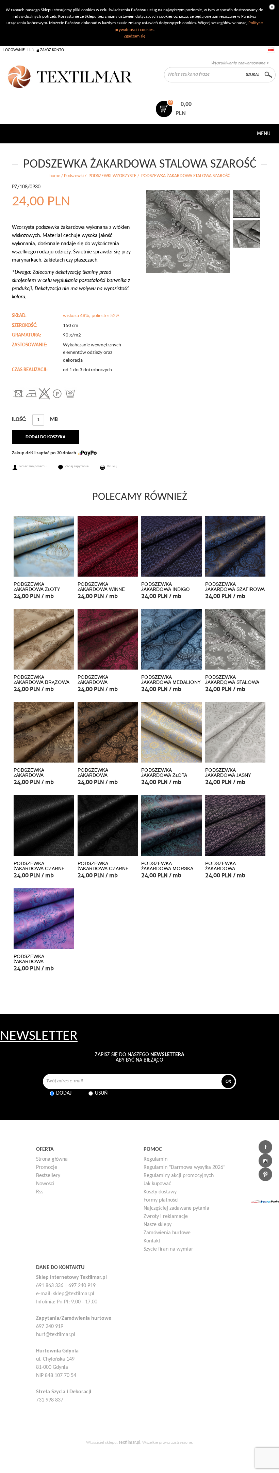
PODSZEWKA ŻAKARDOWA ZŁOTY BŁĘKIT (37, 589)
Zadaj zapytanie (76, 466)
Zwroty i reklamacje (166, 1216)
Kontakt (152, 1241)
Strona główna (52, 1159)
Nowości (45, 1184)
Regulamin (155, 1159)
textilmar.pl (129, 1442)
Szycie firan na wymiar (168, 1249)
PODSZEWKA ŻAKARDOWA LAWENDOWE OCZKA (230, 868)
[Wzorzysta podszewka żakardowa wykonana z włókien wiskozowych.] (188, 231)
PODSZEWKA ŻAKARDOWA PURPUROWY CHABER (40, 961)
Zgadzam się (134, 36)
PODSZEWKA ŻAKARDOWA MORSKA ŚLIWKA (167, 868)
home (54, 175)
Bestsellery (48, 1175)
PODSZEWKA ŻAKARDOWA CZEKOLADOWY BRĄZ (104, 775)
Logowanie (14, 50)
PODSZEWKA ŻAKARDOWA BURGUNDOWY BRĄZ (103, 682)
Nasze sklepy (157, 1224)
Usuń (101, 1093)
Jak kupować (157, 1184)
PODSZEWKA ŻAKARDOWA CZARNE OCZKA (39, 868)
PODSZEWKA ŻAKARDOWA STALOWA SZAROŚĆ (232, 682)
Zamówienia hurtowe (167, 1233)
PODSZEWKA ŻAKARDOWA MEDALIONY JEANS (170, 682)
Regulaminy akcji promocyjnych (179, 1175)
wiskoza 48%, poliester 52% (91, 315)
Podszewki (74, 175)
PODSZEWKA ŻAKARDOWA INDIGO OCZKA (165, 589)
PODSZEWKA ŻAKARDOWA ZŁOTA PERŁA (164, 775)
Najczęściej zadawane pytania (176, 1208)
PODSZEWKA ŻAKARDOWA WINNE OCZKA (101, 589)
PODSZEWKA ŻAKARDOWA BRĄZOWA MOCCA (41, 682)
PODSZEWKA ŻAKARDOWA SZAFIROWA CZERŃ (235, 589)
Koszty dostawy (160, 1192)
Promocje (46, 1167)
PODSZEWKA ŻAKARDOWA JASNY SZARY (228, 775)
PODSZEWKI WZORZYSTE (112, 175)
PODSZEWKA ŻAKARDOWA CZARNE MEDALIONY (103, 868)
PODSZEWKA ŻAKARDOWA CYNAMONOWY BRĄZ (39, 775)
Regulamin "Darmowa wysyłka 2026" (184, 1167)
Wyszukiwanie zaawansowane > (240, 62)
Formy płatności (161, 1200)
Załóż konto (52, 50)
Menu (263, 133)
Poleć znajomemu (33, 466)
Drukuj (112, 466)
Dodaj (63, 1093)
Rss (39, 1192)
